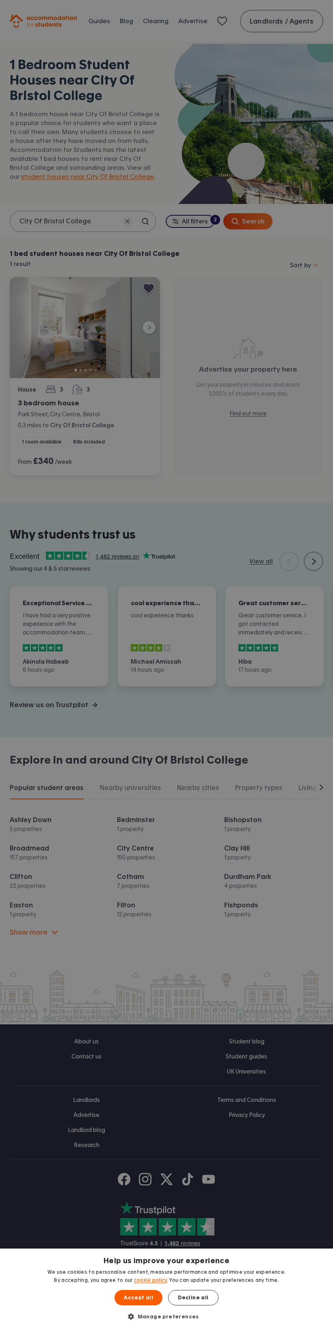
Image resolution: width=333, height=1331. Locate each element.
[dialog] (166, 1290)
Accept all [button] (138, 1297)
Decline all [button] (193, 1297)
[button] (166, 1316)
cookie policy (150, 1280)
